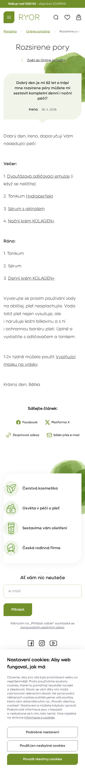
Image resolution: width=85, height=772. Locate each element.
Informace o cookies (39, 717)
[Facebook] (31, 643)
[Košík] (78, 17)
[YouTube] (53, 643)
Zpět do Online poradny (46, 60)
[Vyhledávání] (56, 17)
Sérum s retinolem (26, 209)
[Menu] (9, 17)
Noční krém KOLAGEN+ (31, 221)
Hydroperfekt (39, 196)
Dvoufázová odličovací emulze (38, 177)
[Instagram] (42, 643)
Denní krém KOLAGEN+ (31, 279)
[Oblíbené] (67, 17)
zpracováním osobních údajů (42, 627)
